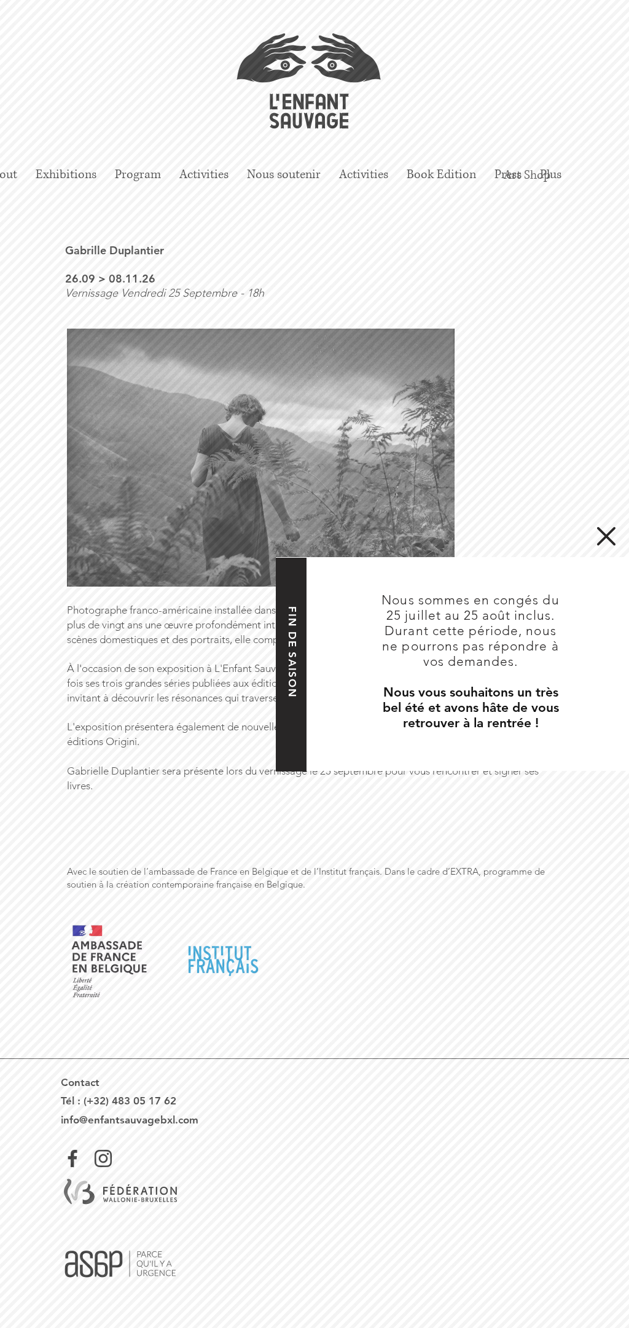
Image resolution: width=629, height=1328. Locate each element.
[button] (606, 536)
